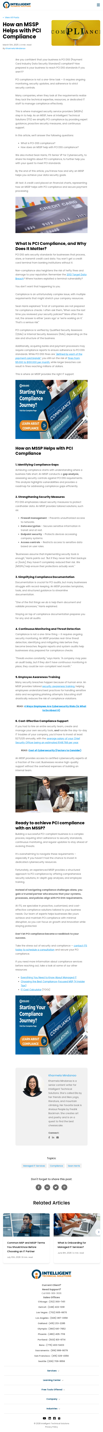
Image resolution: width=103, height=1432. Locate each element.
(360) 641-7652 (57, 1328)
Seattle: (42, 1361)
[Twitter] (59, 1418)
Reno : (42, 1345)
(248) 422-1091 (56, 1307)
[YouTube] (44, 1418)
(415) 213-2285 (57, 1323)
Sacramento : (43, 1350)
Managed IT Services (34, 1165)
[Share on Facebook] (39, 1187)
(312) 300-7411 (57, 1301)
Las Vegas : (42, 1312)
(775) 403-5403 (55, 1345)
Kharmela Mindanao (15, 48)
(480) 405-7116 (56, 1334)
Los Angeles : (43, 1318)
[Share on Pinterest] (64, 1187)
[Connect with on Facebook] (50, 1137)
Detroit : (43, 1307)
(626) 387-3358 (59, 1318)
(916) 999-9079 (59, 1350)
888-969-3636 (53, 1293)
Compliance (56, 1165)
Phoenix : (43, 1334)
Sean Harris (74, 1165)
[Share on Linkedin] (47, 1187)
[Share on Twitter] (56, 1187)
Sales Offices (51, 1297)
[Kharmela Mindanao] (32, 1085)
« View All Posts (11, 17)
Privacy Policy (51, 1427)
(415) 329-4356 (60, 1355)
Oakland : (43, 1323)
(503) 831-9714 (57, 1339)
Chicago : (43, 1301)
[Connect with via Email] (58, 1137)
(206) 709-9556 (56, 1361)
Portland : (43, 1339)
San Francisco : (43, 1355)
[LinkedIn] (49, 1418)
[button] (98, 1232)
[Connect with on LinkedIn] (54, 1137)
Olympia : (43, 1328)
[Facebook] (54, 1418)
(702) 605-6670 (58, 1312)
